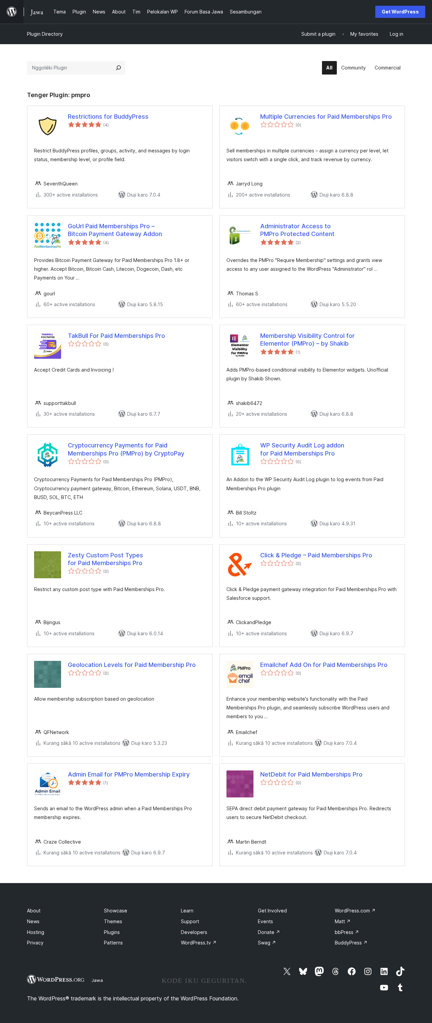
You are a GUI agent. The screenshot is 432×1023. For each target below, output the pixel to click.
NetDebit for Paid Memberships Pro (311, 774)
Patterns (113, 942)
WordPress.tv (199, 942)
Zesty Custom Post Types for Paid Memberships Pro (105, 559)
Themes (113, 921)
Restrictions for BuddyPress (108, 116)
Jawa (97, 980)
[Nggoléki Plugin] (118, 68)
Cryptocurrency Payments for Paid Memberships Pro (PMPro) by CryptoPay (126, 449)
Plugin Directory (45, 34)
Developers (194, 932)
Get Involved (272, 910)
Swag (267, 942)
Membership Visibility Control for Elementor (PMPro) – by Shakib (307, 339)
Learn (187, 910)
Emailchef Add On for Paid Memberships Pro (323, 664)
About (33, 910)
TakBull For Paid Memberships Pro (116, 335)
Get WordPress (400, 11)
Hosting (35, 932)
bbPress (347, 932)
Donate (269, 932)
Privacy (35, 942)
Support (190, 921)
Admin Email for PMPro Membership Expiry (129, 774)
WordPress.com (355, 910)
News (33, 921)
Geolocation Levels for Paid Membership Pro (132, 664)
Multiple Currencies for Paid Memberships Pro (326, 116)
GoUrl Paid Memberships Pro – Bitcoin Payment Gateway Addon (115, 230)
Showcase (115, 910)
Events (265, 921)
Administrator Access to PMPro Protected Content (297, 230)
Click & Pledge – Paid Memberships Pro (316, 555)
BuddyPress (351, 942)
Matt (343, 921)
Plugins (112, 932)
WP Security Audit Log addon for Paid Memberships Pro (302, 449)
